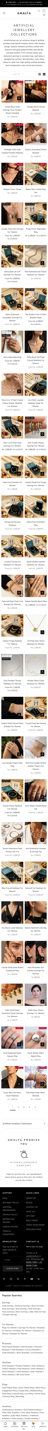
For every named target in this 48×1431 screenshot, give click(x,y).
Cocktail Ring (17, 1393)
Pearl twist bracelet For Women (12, 484)
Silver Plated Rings (26, 1387)
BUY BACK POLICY (11, 1202)
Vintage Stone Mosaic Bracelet (36, 108)
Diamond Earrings (22, 1305)
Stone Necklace (8, 1371)
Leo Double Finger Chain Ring (12, 764)
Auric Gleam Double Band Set (35, 807)
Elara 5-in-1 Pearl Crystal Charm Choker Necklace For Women (12, 403)
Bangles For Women (18, 1333)
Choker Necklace (9, 1368)
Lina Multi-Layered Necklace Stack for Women (35, 403)
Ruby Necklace (38, 1365)
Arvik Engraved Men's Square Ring (12, 1054)
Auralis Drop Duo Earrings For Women (12, 230)
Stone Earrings (22, 1311)
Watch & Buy (24, 1428)
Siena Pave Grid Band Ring (36, 523)
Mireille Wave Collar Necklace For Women (36, 682)
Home (5, 1427)
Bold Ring (20, 1396)
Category (15, 1427)
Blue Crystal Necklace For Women (12, 889)
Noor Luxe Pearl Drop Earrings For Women (12, 444)
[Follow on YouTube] (31, 1279)
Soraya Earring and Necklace (12, 523)
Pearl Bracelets (17, 1349)
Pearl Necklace (23, 1368)
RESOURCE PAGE (33, 1229)
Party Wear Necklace (29, 1412)
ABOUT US (31, 1198)
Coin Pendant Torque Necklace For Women (12, 682)
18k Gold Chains (23, 1374)
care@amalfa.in (32, 1256)
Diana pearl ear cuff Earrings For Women (12, 273)
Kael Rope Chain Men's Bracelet (35, 1094)
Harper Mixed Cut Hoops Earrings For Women (35, 484)
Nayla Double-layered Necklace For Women (36, 563)
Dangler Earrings (10, 1314)
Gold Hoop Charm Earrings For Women (35, 1012)
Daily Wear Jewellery (19, 1415)
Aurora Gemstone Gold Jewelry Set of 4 (12, 850)
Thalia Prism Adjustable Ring (36, 230)
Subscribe (13, 1268)
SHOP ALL (30, 1211)
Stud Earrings (21, 1308)
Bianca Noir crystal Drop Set (36, 191)
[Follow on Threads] (18, 1279)
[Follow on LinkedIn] (38, 1279)
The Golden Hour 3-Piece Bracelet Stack (35, 316)
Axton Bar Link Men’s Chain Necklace (12, 1094)
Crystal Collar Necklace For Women (12, 807)
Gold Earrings (7, 1305)
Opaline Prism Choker (12, 189)
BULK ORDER (32, 1220)
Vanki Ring (6, 1393)
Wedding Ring (36, 1390)
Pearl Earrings (34, 1308)
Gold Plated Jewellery (32, 1409)
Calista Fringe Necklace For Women (12, 642)
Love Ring (29, 1393)
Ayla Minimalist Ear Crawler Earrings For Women (35, 970)
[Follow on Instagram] (11, 1279)
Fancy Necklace (8, 1374)
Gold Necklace (8, 1365)
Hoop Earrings (8, 1308)
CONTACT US (32, 1207)
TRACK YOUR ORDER (35, 1225)
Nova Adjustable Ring (12, 357)
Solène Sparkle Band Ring (36, 601)
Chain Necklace (37, 1368)
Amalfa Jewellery (32, 1418)
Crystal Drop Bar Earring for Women (36, 725)
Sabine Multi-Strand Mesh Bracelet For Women (12, 725)
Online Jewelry (17, 1418)
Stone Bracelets (23, 1352)
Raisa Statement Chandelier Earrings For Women (12, 317)
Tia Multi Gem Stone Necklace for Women (35, 642)
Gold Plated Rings (9, 1387)
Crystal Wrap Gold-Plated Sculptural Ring (12, 969)
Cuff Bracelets (37, 1352)
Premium (42, 1427)
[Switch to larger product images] (39, 74)
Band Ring (40, 1387)
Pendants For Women (22, 1330)
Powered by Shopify (32, 1286)
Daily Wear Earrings (37, 1311)
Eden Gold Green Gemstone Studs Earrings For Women (12, 1013)
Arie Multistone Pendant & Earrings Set (36, 850)
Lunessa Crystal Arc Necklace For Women (12, 563)
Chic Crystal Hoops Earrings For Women (35, 444)
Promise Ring (8, 1396)
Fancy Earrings (8, 1311)
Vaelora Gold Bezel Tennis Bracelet (36, 151)
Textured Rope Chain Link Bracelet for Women (12, 603)
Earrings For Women (27, 1327)
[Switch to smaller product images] (44, 74)
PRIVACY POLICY (10, 1214)
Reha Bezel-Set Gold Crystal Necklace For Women (35, 360)
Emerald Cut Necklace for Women (35, 889)
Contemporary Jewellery (12, 1409)
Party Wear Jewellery (10, 1412)
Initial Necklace (22, 1371)
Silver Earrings (37, 1305)
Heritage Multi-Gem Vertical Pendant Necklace (12, 151)
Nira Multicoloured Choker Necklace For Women (36, 273)
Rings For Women (9, 1327)
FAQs (5, 1198)
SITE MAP (30, 1216)
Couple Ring (23, 1390)
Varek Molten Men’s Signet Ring (35, 1054)
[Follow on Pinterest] (24, 1279)
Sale (33, 1427)
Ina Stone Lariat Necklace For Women (12, 929)
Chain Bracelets (8, 1352)
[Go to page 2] (35, 1107)
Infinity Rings (40, 1393)
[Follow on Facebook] (4, 1279)
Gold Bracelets (27, 1346)
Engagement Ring (9, 1390)
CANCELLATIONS (10, 1226)
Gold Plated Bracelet (10, 1346)
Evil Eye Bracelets (32, 1349)
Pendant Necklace (22, 1365)
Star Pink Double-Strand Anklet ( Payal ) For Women (35, 766)
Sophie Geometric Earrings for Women (36, 929)
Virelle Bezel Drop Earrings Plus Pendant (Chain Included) (12, 110)
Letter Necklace (36, 1371)
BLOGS (29, 1202)
